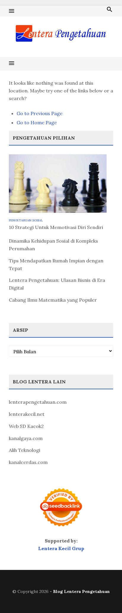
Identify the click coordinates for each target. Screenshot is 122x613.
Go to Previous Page (39, 113)
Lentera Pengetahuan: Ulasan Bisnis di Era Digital (57, 284)
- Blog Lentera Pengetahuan (80, 591)
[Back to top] (105, 596)
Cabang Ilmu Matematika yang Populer (53, 300)
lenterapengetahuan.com (38, 402)
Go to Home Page (37, 122)
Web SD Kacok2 (26, 426)
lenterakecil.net (26, 414)
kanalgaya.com (26, 438)
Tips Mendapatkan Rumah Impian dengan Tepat (56, 264)
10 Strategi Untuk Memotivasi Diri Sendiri (56, 227)
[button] (11, 11)
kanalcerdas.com (28, 462)
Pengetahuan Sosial (26, 220)
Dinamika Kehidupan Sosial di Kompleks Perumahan (53, 244)
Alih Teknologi (24, 450)
